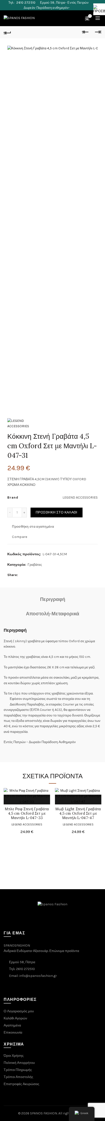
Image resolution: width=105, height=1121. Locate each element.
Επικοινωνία (13, 1032)
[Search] (76, 18)
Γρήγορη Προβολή (21, 799)
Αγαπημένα (12, 1025)
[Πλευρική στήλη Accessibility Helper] (99, 9)
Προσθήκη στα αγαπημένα (33, 526)
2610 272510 (26, 2)
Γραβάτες (35, 565)
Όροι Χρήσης (14, 1056)
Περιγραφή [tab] (52, 599)
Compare (19, 537)
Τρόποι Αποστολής (18, 1077)
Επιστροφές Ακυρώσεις (21, 1084)
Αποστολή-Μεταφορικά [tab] (52, 614)
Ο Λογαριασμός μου (19, 1011)
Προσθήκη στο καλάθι (56, 512)
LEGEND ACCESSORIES (26, 824)
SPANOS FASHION (43, 1113)
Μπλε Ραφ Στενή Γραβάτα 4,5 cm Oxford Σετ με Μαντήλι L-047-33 (27, 813)
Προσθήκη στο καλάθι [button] (10, 799)
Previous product (85, 32)
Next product (98, 32)
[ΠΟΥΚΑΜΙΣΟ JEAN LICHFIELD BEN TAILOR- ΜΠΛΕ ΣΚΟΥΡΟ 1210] (7, 32)
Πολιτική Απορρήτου (19, 1063)
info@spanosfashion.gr (38, 976)
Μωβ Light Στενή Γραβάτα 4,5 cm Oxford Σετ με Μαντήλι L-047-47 (78, 813)
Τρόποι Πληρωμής (18, 1070)
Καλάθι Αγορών (15, 1018)
